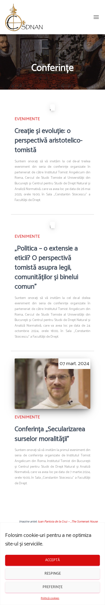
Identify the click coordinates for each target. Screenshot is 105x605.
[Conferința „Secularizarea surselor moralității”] (52, 383)
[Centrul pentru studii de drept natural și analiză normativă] (26, 17)
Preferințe (52, 587)
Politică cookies (50, 598)
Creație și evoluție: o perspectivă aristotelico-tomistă (49, 140)
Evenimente (27, 119)
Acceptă (52, 560)
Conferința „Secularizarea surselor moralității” (50, 434)
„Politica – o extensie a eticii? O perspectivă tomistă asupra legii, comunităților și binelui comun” (46, 268)
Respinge (52, 573)
